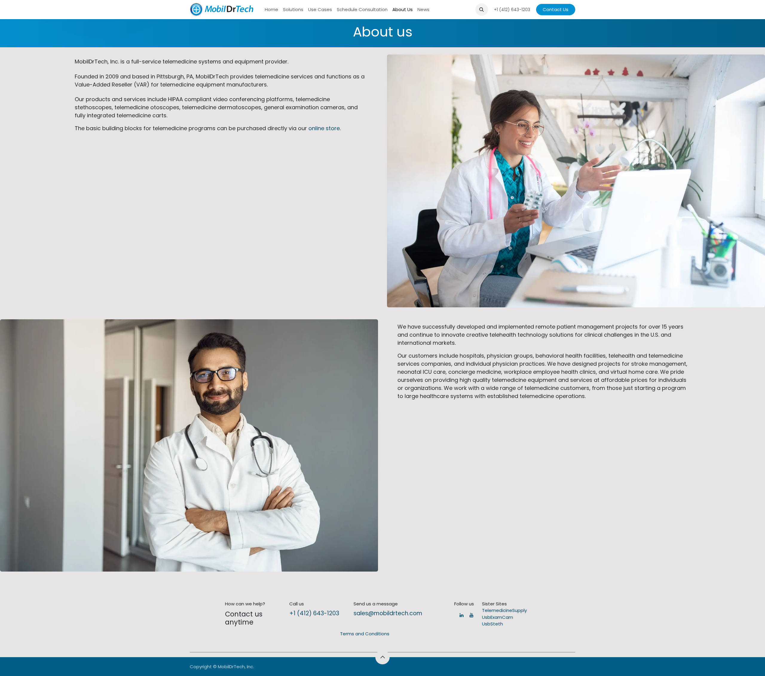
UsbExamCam (497, 617)
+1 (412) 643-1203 (314, 613)
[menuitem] (271, 10)
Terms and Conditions (364, 634)
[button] (481, 9)
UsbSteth (492, 624)
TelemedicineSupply (504, 610)
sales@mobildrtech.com (388, 613)
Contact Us (555, 9)
